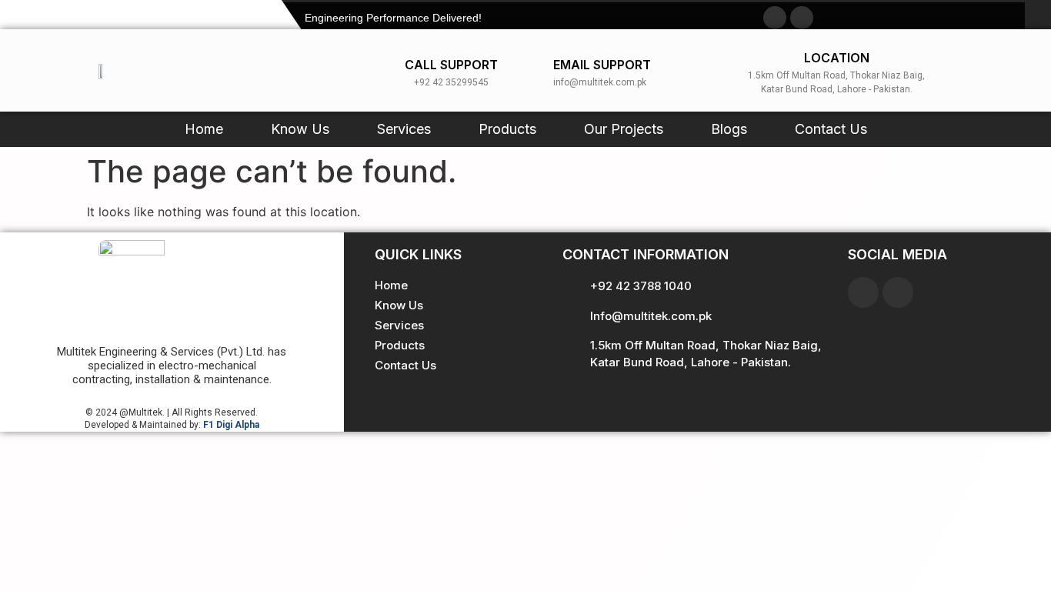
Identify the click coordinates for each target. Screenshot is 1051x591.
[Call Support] (390, 71)
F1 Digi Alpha (231, 424)
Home (204, 129)
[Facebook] (863, 292)
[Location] (721, 71)
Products (507, 129)
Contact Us (831, 129)
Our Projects (623, 129)
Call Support (451, 64)
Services (404, 129)
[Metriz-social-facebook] (774, 17)
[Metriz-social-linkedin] (801, 17)
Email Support (602, 64)
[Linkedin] (898, 292)
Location (836, 57)
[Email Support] (538, 71)
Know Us (300, 129)
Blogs (729, 129)
